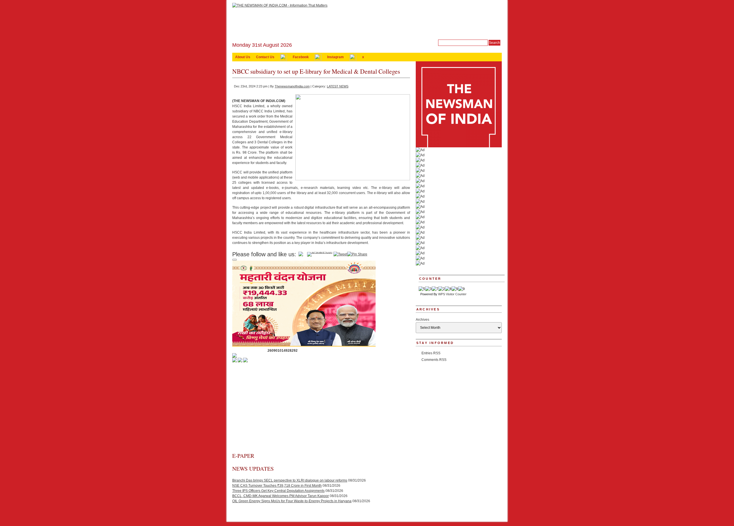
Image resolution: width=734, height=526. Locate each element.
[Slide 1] (234, 260)
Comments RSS (433, 360)
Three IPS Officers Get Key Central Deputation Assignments (278, 491)
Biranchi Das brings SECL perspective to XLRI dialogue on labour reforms (289, 480)
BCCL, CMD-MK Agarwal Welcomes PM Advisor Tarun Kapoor (280, 496)
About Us (242, 57)
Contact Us (265, 57)
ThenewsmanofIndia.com (292, 86)
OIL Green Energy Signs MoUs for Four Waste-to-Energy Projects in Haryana (292, 501)
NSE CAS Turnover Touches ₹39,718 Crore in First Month (277, 486)
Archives (422, 320)
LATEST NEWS (337, 86)
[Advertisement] (321, 409)
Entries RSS (430, 353)
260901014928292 (283, 351)
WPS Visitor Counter (452, 294)
